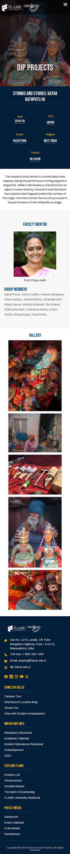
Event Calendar (14, 822)
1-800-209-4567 (33, 654)
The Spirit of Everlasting (19, 791)
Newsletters (12, 834)
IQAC (7, 755)
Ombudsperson (14, 749)
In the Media (12, 828)
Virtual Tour (11, 707)
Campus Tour (12, 696)
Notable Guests (14, 786)
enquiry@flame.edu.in (32, 660)
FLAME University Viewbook (22, 797)
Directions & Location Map (21, 702)
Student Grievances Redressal (23, 744)
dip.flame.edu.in (20, 667)
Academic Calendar (16, 738)
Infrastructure (13, 780)
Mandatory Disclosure (18, 732)
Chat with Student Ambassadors (24, 713)
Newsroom (11, 816)
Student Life (12, 774)
